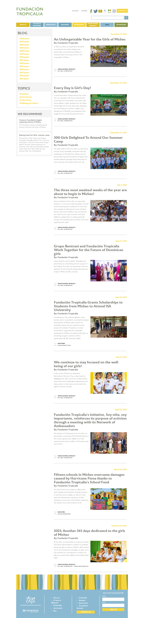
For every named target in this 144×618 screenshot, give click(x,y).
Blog (107, 24)
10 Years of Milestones (37, 24)
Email (103, 602)
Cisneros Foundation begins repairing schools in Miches (30, 121)
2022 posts (24, 45)
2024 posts (24, 39)
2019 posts (24, 54)
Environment (79, 24)
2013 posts (24, 73)
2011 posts (24, 79)
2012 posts (24, 76)
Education (65, 24)
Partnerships (57, 605)
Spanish (84, 11)
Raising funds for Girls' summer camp (34, 135)
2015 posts (24, 66)
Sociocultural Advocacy (93, 24)
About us (23, 24)
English (75, 11)
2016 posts (24, 63)
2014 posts (24, 69)
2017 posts (24, 60)
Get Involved (121, 24)
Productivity (51, 24)
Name (104, 596)
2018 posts (24, 57)
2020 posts (24, 51)
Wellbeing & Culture (29, 103)
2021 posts (24, 48)
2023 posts (24, 42)
